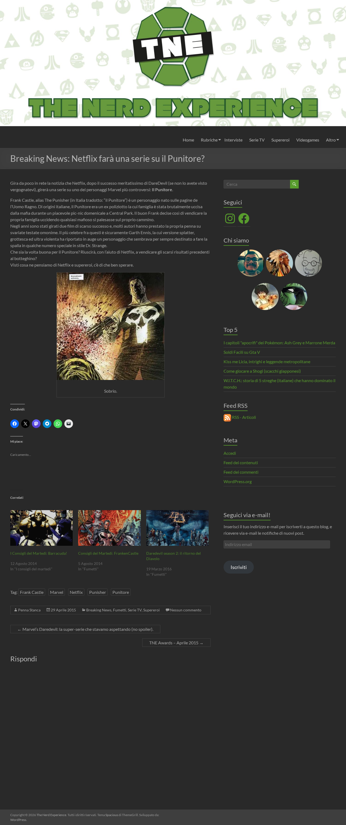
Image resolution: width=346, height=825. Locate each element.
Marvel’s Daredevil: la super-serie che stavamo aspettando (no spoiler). (85, 629)
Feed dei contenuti (241, 462)
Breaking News (98, 610)
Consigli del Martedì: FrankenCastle (108, 553)
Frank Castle (32, 592)
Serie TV (257, 139)
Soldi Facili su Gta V (242, 352)
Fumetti (119, 610)
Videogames (307, 139)
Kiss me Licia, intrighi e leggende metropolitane (267, 361)
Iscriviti (239, 567)
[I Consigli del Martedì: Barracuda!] (41, 528)
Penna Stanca (29, 610)
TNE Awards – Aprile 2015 (176, 642)
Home (188, 139)
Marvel (56, 592)
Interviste (233, 139)
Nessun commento (185, 610)
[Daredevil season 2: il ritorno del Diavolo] (177, 528)
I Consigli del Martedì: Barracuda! (38, 553)
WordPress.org (238, 481)
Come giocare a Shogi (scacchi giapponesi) (262, 370)
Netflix (76, 592)
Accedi (230, 453)
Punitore (120, 592)
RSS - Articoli (243, 417)
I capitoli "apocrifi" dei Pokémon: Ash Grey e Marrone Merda (279, 342)
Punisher (97, 592)
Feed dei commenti (241, 471)
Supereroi (280, 139)
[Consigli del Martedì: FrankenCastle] (109, 528)
